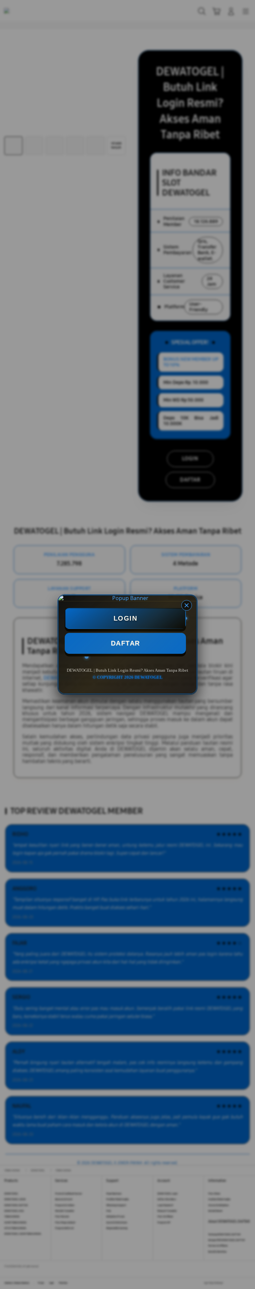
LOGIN (125, 618)
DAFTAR (125, 643)
